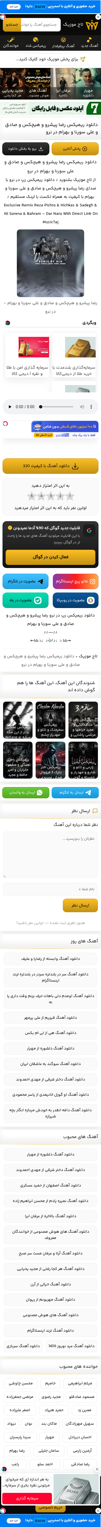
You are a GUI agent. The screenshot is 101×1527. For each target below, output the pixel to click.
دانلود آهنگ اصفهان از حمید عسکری (50, 1186)
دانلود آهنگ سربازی (23, 1346)
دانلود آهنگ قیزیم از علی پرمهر (50, 1018)
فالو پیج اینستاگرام (72, 581)
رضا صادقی (80, 1464)
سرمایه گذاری (27, 1498)
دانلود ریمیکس (41, 180)
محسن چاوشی (21, 1383)
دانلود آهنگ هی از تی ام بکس (50, 1033)
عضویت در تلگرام (22, 581)
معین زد (84, 1410)
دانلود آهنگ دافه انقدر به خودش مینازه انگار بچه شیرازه (50, 1113)
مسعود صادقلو (82, 1397)
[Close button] (97, 1469)
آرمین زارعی (82, 1451)
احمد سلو (45, 1464)
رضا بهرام (17, 1451)
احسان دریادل (79, 1437)
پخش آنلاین (72, 149)
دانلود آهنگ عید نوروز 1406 (72, 1346)
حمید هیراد (54, 1410)
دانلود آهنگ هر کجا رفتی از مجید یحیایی (50, 1269)
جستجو (12, 25)
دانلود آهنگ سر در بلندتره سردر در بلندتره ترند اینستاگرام (50, 977)
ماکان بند (49, 1424)
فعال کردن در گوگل (50, 557)
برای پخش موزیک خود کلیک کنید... (47, 59)
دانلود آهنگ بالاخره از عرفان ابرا (50, 1216)
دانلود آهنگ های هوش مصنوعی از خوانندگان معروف (50, 1235)
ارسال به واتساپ (22, 792)
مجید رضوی (51, 1397)
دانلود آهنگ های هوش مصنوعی (51, 1315)
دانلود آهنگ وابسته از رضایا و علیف (50, 959)
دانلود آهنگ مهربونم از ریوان (50, 1300)
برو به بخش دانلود (22, 149)
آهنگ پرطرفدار (63, 46)
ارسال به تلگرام (71, 792)
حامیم (50, 1383)
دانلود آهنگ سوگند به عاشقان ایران (50, 1064)
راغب (15, 1464)
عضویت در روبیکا (71, 600)
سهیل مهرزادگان (80, 1424)
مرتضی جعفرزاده (19, 1397)
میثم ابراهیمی (80, 1383)
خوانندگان (11, 46)
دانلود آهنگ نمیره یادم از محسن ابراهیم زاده (50, 1201)
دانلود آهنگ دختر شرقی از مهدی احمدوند (50, 1080)
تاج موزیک (73, 24)
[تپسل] (5, 424)
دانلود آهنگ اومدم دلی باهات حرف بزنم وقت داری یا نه (50, 999)
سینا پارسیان (20, 1437)
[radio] (69, 496)
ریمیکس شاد (35, 46)
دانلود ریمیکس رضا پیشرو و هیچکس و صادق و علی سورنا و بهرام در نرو (51, 128)
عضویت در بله (20, 600)
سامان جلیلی (48, 1451)
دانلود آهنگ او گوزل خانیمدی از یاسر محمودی (50, 1095)
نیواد (11, 1424)
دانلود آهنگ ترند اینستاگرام (50, 1331)
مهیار (49, 1437)
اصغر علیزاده (20, 1410)
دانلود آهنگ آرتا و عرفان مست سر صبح (50, 1253)
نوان (28, 1424)
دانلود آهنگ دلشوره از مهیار (50, 1049)
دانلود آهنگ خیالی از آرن (50, 1284)
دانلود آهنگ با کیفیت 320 (46, 466)
